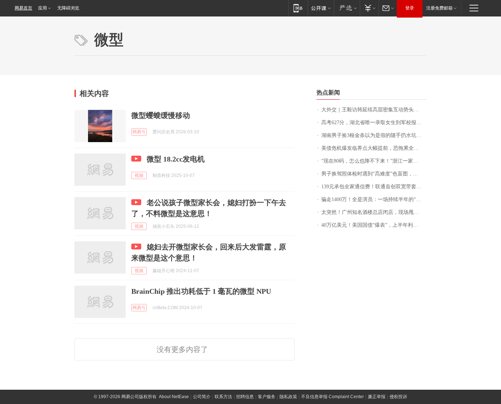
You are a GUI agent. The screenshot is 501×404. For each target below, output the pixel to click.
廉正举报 (376, 396)
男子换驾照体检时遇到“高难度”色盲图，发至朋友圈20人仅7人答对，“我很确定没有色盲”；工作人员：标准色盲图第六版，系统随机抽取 (374, 174)
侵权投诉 (398, 396)
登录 (409, 8)
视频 (139, 175)
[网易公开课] (321, 8)
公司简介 (202, 396)
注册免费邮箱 (439, 8)
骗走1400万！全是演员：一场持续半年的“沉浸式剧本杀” (374, 199)
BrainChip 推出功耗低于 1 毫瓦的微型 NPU (201, 291)
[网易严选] (347, 8)
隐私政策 (288, 396)
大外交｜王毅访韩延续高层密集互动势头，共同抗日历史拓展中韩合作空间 (374, 109)
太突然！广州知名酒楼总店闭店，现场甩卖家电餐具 (374, 212)
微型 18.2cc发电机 (176, 159)
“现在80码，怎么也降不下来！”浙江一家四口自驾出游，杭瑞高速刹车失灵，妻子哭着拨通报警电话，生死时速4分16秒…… (374, 161)
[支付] (369, 8)
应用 (42, 8)
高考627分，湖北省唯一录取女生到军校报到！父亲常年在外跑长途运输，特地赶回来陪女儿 (374, 122)
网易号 (139, 131)
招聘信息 (245, 396)
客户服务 (266, 396)
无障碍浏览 (68, 8)
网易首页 (23, 8)
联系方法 (223, 396)
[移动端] (298, 8)
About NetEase (174, 396)
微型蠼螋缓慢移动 (160, 115)
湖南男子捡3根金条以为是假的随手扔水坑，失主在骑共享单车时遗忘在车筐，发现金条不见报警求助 (374, 135)
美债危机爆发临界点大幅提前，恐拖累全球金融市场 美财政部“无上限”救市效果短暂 (374, 148)
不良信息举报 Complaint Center (332, 396)
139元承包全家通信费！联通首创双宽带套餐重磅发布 (374, 186)
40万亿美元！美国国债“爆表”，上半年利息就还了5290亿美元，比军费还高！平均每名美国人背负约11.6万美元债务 (374, 225)
